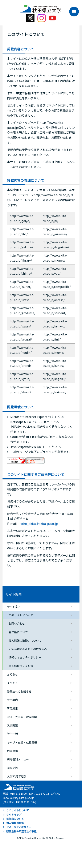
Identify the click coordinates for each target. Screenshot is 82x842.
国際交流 (12, 768)
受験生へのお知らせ (19, 691)
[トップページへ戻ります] (40, 7)
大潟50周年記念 (16, 776)
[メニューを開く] (72, 11)
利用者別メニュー (18, 759)
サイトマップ (13, 814)
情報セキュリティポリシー (25, 657)
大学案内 (12, 700)
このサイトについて (21, 615)
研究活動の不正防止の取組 (21, 831)
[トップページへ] (18, 786)
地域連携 (12, 751)
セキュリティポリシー (18, 827)
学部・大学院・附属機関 (22, 717)
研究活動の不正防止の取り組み (28, 649)
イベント (12, 683)
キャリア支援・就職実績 (22, 742)
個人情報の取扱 (15, 823)
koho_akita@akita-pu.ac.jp (39, 523)
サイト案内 (13, 594)
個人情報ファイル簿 (21, 666)
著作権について (18, 632)
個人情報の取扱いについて (25, 640)
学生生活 (12, 734)
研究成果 (12, 708)
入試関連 (12, 725)
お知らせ (12, 674)
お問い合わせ (17, 623)
